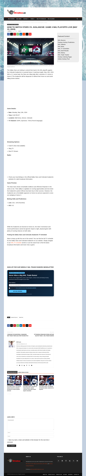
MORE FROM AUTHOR (23, 372)
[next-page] (10, 394)
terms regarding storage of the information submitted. (26, 287)
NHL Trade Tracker (63, 55)
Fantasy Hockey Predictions (16, 22)
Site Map (65, 474)
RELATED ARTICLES (12, 372)
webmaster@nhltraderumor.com (37, 469)
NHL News (18, 18)
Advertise (70, 474)
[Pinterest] (14, 34)
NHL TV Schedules (41, 18)
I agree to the (23, 287)
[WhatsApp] (17, 34)
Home (8, 22)
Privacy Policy (51, 474)
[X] (11, 34)
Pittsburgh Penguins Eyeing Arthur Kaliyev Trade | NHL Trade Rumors (44, 335)
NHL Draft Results (63, 50)
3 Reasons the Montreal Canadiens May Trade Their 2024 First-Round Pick (17, 335)
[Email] (27, 34)
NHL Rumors (11, 18)
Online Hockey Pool (64, 59)
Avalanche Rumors (14, 317)
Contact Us (76, 474)
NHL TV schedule (16, 242)
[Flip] (30, 34)
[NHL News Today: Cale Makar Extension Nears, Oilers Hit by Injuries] (46, 380)
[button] (77, 19)
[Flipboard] (20, 366)
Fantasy (25, 18)
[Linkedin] (20, 34)
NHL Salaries (51, 18)
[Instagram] (22, 366)
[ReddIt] (24, 34)
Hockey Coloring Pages (65, 57)
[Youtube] (32, 366)
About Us (45, 474)
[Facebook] (8, 34)
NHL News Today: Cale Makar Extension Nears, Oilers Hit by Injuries (46, 388)
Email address (12, 282)
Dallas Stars (21, 317)
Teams (32, 18)
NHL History (61, 52)
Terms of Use (59, 474)
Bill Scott (10, 31)
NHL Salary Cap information (37, 463)
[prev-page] (8, 394)
